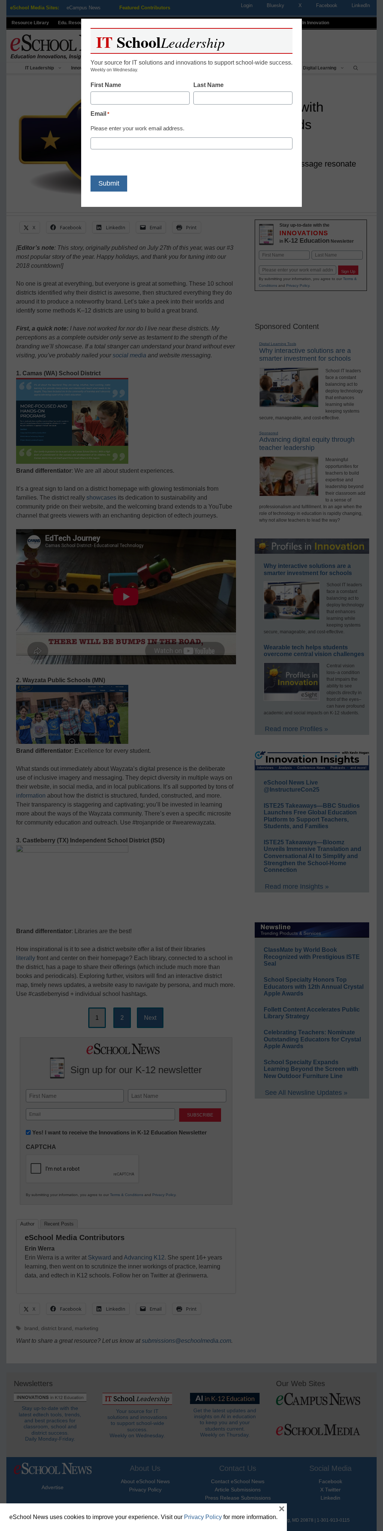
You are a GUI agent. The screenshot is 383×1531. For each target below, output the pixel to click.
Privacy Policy (203, 1517)
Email (100, 114)
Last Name (208, 85)
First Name (106, 85)
